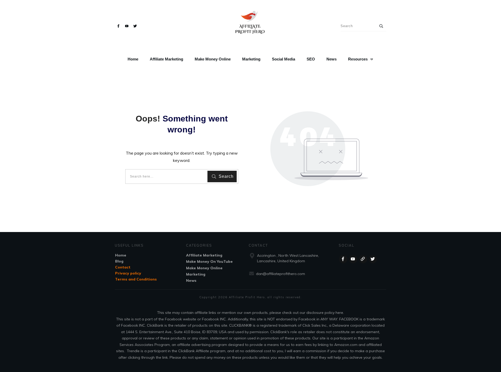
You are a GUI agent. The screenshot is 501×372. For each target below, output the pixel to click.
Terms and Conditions (136, 279)
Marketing (195, 274)
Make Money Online (204, 268)
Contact (122, 267)
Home (120, 255)
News (191, 280)
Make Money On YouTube (209, 261)
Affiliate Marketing (204, 255)
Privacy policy (128, 273)
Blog (119, 261)
